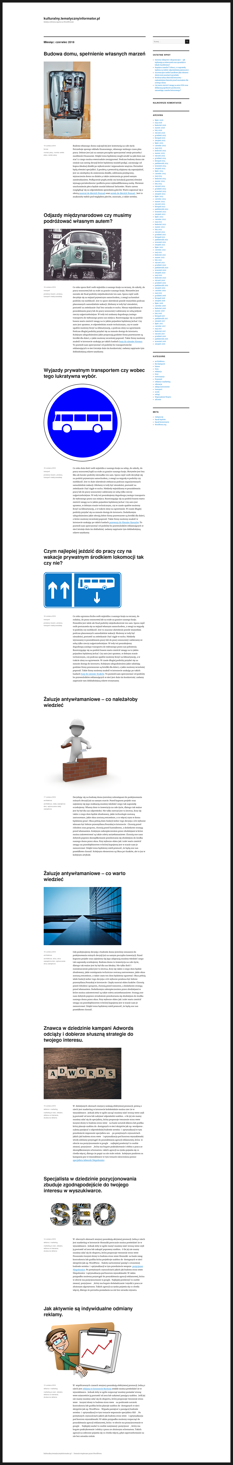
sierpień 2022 (160, 214)
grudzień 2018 (160, 296)
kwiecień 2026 (160, 125)
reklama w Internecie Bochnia (97, 1388)
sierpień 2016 (160, 344)
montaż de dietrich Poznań (92, 193)
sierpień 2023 (160, 194)
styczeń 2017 (160, 334)
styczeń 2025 (160, 156)
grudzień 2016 (160, 336)
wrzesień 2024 (160, 166)
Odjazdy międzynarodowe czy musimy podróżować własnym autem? (87, 217)
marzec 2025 (160, 153)
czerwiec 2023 (160, 199)
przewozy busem (50, 294)
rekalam (59, 1112)
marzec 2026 (160, 128)
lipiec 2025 (159, 143)
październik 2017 (161, 319)
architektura (48, 800)
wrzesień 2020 (160, 270)
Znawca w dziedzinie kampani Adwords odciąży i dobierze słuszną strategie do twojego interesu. (88, 1033)
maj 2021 (158, 252)
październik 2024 (161, 163)
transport (47, 290)
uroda (157, 392)
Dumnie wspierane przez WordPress (88, 1454)
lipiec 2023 (159, 196)
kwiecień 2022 (160, 224)
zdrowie (158, 400)
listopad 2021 (160, 237)
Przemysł (158, 379)
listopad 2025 (160, 138)
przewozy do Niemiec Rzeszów (124, 522)
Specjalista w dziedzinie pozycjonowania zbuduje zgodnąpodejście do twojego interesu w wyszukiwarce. (90, 1184)
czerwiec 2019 (160, 291)
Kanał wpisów (160, 420)
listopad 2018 (160, 298)
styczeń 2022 (160, 232)
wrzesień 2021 (160, 242)
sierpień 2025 (160, 141)
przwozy (59, 294)
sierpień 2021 (160, 245)
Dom (157, 369)
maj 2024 (158, 176)
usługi (157, 394)
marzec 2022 (160, 227)
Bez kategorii (160, 364)
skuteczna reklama (50, 1117)
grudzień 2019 (160, 283)
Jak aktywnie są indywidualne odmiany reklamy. (88, 1311)
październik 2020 (161, 268)
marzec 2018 (160, 311)
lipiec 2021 (159, 247)
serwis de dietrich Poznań (123, 193)
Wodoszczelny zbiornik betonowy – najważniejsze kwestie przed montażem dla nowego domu (171, 80)
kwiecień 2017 (160, 331)
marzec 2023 (160, 202)
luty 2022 (158, 230)
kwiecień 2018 (160, 308)
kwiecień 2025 (160, 151)
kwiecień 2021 (160, 255)
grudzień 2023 (160, 189)
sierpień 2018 (160, 301)
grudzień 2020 (160, 265)
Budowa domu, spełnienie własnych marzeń (94, 53)
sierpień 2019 (160, 288)
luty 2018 (158, 313)
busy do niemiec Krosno (130, 341)
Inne (156, 374)
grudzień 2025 (160, 135)
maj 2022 (158, 222)
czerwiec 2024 (160, 174)
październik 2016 (161, 339)
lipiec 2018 (159, 303)
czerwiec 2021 (160, 250)
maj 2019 (158, 293)
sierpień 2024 (160, 168)
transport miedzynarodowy (53, 296)
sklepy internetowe (162, 387)
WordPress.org (160, 425)
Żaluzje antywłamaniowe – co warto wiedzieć (84, 876)
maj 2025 (158, 148)
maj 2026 (158, 123)
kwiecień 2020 (160, 278)
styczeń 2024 (160, 186)
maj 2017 (158, 329)
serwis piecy (52, 155)
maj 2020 (158, 275)
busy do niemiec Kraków (92, 674)
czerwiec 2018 (160, 306)
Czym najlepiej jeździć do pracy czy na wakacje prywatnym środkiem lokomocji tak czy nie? (94, 556)
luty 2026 (158, 130)
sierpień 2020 (160, 273)
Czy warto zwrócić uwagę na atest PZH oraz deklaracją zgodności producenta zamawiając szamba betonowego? (171, 87)
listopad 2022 (160, 207)
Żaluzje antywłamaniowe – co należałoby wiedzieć (91, 701)
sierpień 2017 (160, 321)
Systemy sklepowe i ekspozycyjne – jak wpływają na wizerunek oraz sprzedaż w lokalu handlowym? (170, 62)
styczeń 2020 (160, 280)
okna (54, 958)
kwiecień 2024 (160, 179)
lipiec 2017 (159, 324)
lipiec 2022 (159, 217)
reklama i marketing (51, 1109)
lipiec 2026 (159, 120)
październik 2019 (161, 285)
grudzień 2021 (160, 235)
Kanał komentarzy (162, 422)
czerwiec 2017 (160, 326)
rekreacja (158, 384)
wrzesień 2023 (160, 191)
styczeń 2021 (160, 263)
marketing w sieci (50, 1112)
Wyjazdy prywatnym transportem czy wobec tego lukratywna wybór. (94, 372)
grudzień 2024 (160, 158)
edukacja (158, 372)
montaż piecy (48, 152)
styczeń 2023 (160, 204)
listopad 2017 (160, 316)
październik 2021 (161, 240)
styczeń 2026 (160, 133)
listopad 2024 (160, 161)
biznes (46, 149)
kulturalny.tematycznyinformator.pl (72, 18)
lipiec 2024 (159, 171)
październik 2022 (161, 209)
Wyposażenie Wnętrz (163, 397)
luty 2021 (158, 260)
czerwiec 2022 (160, 219)
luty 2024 (158, 184)
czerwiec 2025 (160, 146)
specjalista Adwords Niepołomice (88, 1160)
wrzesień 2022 (160, 212)
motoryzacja (159, 377)
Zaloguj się (159, 417)
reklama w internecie (51, 1115)
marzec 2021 (160, 257)
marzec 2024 (160, 181)
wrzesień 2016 (160, 341)
